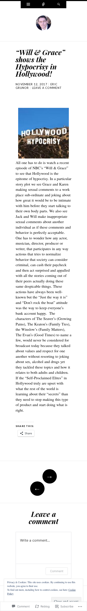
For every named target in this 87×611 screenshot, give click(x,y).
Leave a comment (47, 87)
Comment (56, 571)
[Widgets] (28, 4)
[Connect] (43, 4)
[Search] (58, 4)
